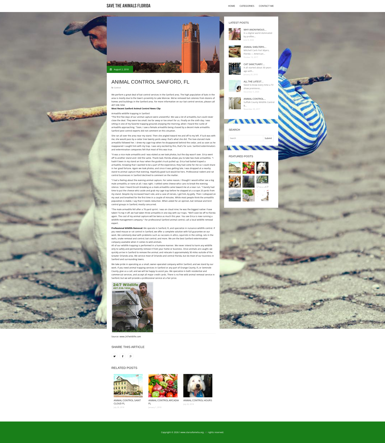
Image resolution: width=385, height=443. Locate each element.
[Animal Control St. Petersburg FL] (249, 182)
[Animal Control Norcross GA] (235, 182)
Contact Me (266, 6)
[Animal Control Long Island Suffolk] (235, 195)
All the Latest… (254, 81)
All (206, 432)
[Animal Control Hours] (198, 385)
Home (231, 6)
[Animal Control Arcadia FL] (163, 385)
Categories (247, 6)
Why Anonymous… (255, 29)
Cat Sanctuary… (254, 64)
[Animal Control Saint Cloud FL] (129, 385)
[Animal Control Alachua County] (262, 182)
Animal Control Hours (197, 400)
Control (117, 87)
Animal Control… (255, 99)
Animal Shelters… (255, 47)
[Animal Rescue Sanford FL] (262, 195)
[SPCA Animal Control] (249, 195)
